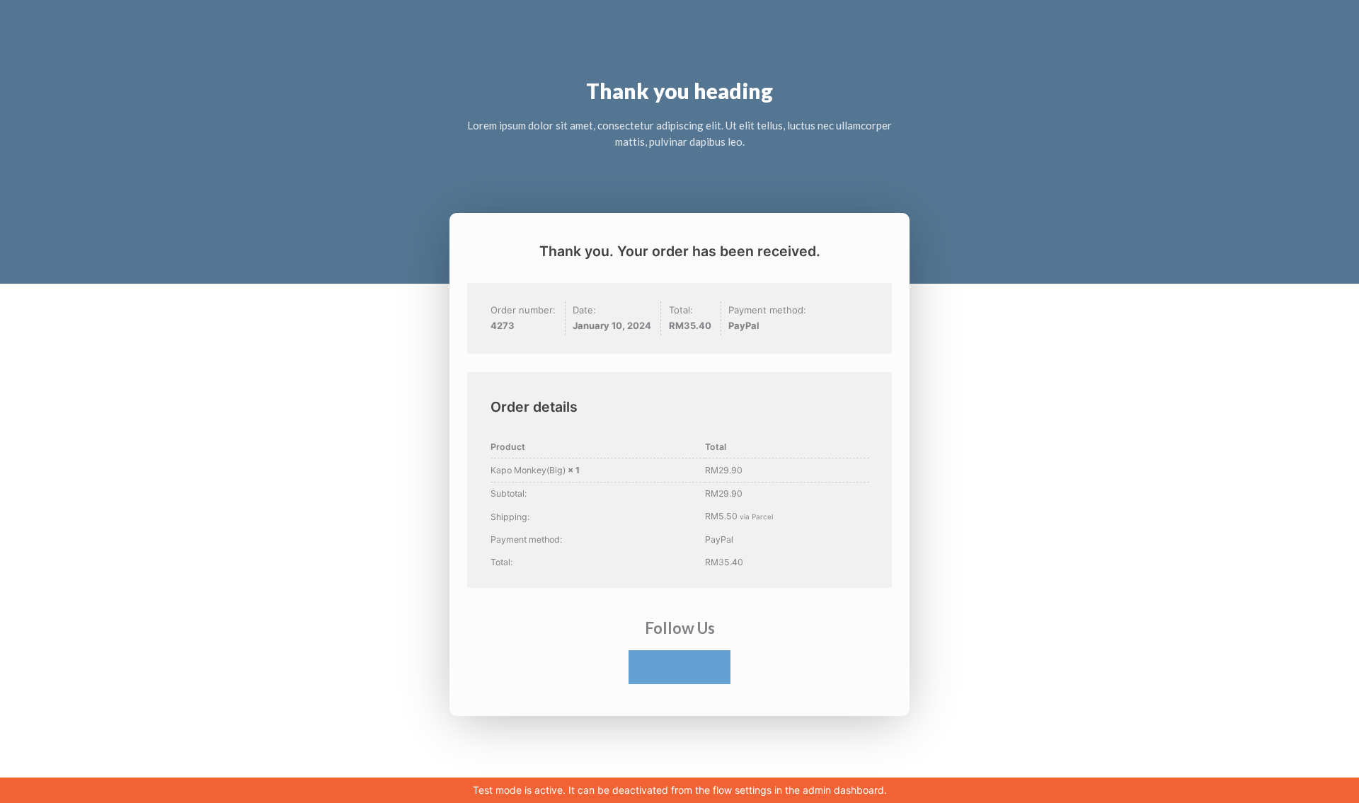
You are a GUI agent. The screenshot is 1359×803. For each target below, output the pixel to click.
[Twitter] (679, 667)
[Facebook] (646, 667)
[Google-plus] (713, 667)
